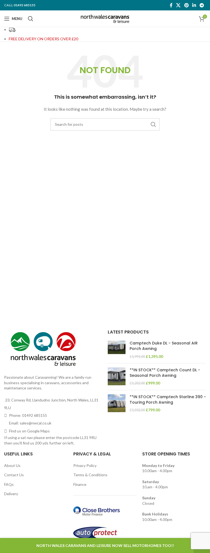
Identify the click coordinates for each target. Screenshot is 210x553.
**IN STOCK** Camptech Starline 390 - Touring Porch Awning (168, 399)
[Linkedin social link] (194, 5)
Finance (79, 484)
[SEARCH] (153, 124)
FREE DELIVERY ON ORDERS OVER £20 (43, 38)
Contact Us (14, 474)
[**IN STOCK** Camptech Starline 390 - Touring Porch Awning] (117, 403)
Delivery (11, 493)
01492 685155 (24, 5)
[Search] (30, 18)
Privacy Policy (85, 465)
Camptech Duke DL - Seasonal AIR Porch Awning (164, 346)
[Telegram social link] (202, 5)
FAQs (9, 484)
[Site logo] (105, 18)
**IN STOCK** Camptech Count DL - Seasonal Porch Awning (165, 372)
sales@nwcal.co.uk (35, 423)
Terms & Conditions (90, 474)
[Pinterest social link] (186, 5)
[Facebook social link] (171, 5)
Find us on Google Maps (29, 431)
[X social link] (178, 5)
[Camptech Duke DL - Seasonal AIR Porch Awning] (117, 350)
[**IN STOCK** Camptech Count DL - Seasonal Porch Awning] (117, 376)
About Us (12, 465)
